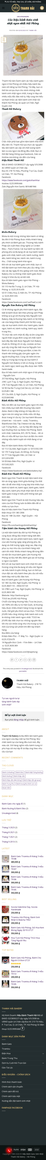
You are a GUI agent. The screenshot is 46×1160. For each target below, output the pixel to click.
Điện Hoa (6, 1053)
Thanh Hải (33, 30)
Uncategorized (23, 16)
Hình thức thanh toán (12, 1082)
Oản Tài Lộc (7, 1067)
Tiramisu (6, 1048)
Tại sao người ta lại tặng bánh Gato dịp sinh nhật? (11, 701)
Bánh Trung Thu (8, 784)
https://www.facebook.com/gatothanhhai (20, 180)
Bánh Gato (7, 1044)
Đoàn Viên (6, 788)
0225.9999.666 (13, 1029)
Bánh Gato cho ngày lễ (12, 803)
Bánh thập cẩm (19, 776)
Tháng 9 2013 (8, 841)
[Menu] (3, 8)
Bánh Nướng (7, 776)
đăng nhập (19, 719)
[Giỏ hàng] (42, 8)
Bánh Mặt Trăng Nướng (34, 772)
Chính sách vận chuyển (12, 1086)
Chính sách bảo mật (11, 1096)
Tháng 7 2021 (8, 837)
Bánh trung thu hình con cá (26, 784)
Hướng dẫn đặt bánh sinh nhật (16, 1101)
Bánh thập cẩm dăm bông (12, 780)
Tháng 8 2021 (8, 832)
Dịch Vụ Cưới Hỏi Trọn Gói (14, 1063)
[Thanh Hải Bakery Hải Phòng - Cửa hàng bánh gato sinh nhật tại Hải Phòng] (23, 8)
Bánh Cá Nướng (8, 772)
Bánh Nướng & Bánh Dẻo (13, 808)
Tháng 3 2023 (8, 827)
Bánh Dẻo (19, 772)
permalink (22, 671)
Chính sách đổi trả (10, 1091)
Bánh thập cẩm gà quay (31, 780)
